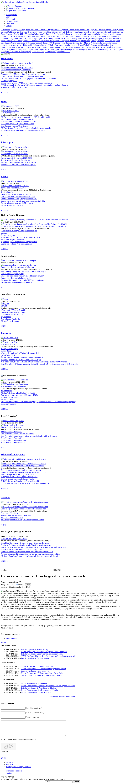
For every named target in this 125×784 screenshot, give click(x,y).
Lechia (4, 176)
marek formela (11, 638)
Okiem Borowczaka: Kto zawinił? (34, 683)
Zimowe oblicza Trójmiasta (11, 427)
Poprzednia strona (56, 696)
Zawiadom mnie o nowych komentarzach (20, 740)
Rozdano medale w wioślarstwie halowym (17, 267)
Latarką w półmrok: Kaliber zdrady (34, 649)
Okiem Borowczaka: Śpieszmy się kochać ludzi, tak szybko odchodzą (48, 686)
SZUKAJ (57, 570)
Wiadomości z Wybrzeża (13, 454)
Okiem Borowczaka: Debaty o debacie (36, 692)
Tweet (3, 642)
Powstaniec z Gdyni (8, 344)
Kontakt (9, 773)
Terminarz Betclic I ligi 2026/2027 (14, 188)
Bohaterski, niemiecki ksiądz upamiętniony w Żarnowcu (22, 466)
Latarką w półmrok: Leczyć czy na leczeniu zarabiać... (42, 654)
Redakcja (9, 762)
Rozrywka (6, 333)
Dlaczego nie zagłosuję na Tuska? (14, 539)
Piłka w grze (7, 142)
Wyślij (3, 758)
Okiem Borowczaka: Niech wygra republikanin (39, 690)
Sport (4, 101)
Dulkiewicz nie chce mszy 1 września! (16, 70)
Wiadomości (7, 58)
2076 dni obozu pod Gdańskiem (13, 386)
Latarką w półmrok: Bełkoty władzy (35, 658)
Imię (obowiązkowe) (34, 708)
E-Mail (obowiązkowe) (35, 713)
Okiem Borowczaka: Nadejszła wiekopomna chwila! (41, 675)
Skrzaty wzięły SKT (9, 113)
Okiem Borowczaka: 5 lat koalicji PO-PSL (37, 666)
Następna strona (69, 696)
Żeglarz (4, 306)
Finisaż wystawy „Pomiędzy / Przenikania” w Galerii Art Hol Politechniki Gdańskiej (33, 226)
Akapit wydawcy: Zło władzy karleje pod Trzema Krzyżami (44, 652)
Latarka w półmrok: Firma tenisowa (35, 671)
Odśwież (4, 751)
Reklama (9, 764)
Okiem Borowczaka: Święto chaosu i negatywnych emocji (43, 669)
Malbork (5, 497)
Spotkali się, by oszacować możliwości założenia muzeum (23, 509)
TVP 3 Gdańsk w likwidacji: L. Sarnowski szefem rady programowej (48, 656)
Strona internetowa (33, 717)
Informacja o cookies (14, 771)
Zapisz (76, 782)
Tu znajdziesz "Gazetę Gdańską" (18, 767)
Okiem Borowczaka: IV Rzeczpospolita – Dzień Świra (42, 673)
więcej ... (4, 92)
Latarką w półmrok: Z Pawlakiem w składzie (38, 688)
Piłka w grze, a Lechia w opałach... (14, 154)
